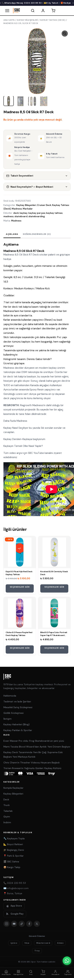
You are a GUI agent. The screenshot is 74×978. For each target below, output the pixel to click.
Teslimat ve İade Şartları (17, 701)
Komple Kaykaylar (13, 787)
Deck (6, 799)
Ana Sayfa (9, 20)
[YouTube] (14, 924)
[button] (65, 33)
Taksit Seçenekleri (21, 175)
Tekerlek (8, 810)
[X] (37, 924)
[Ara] (32, 10)
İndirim (7, 822)
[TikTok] (22, 924)
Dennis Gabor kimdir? (39, 359)
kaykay (24, 213)
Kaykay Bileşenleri (27, 20)
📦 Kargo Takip (11, 867)
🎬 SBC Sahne (11, 861)
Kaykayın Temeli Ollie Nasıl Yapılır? (23, 446)
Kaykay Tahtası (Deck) (53, 20)
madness (8, 216)
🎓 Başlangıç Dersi (13, 849)
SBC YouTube (36, 453)
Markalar (28, 208)
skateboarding (36, 216)
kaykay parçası (36, 213)
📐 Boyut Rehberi (13, 844)
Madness (17, 208)
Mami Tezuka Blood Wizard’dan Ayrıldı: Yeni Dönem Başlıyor (36, 746)
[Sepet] (53, 10)
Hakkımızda (9, 695)
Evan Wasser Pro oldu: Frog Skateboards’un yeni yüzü (33, 740)
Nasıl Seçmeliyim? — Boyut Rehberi (31, 186)
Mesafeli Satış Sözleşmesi (17, 707)
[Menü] (7, 10)
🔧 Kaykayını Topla (14, 838)
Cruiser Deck (44, 205)
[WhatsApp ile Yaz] (67, 960)
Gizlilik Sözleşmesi (13, 712)
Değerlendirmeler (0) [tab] (37, 234)
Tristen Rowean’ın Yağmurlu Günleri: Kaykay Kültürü (32, 768)
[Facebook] (29, 924)
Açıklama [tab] (12, 234)
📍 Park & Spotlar (13, 855)
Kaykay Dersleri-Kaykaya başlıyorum (24, 439)
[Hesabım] (43, 10)
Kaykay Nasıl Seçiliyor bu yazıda (22, 428)
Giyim (6, 816)
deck (16, 213)
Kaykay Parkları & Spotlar (17, 730)
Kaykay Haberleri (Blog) (16, 724)
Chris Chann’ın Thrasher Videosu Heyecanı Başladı (31, 762)
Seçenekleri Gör (20, 587)
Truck (6, 805)
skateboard (21, 216)
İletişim (7, 718)
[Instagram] (6, 924)
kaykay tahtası (54, 213)
